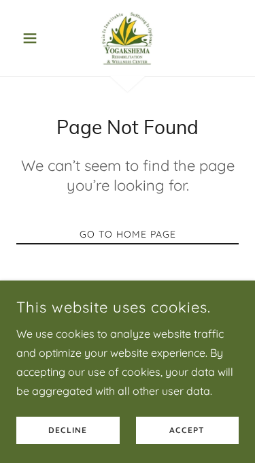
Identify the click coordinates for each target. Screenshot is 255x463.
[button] (33, 38)
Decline (67, 431)
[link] (127, 38)
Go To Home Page (128, 234)
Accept (187, 431)
